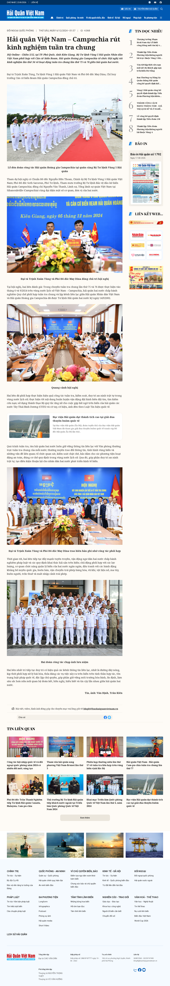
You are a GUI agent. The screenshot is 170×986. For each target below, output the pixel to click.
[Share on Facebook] (105, 717)
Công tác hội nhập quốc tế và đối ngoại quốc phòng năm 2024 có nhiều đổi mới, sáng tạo (25, 765)
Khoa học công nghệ (112, 906)
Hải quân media (45, 921)
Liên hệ (34, 2)
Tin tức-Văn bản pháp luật (18, 901)
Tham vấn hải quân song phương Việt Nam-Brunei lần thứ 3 (65, 765)
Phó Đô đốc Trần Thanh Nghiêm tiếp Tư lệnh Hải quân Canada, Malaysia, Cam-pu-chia (24, 803)
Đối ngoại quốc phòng (20, 30)
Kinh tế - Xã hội (114, 17)
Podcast (42, 911)
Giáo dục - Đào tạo (111, 901)
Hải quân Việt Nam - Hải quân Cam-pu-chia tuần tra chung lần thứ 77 (144, 765)
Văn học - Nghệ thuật (143, 901)
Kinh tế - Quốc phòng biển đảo (116, 880)
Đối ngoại (127, 17)
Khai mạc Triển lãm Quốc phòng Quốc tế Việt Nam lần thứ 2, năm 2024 (104, 803)
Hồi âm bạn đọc (78, 906)
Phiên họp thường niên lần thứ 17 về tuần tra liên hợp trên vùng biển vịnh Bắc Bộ (105, 765)
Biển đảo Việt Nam (142, 916)
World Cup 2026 (141, 921)
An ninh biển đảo (46, 885)
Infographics (44, 906)
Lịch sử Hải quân (17, 934)
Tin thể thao (139, 906)
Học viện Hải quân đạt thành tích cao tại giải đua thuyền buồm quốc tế (144, 803)
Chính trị (59, 17)
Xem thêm (85, 818)
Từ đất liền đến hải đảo (113, 885)
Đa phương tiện (150, 17)
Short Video (44, 925)
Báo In (128, 9)
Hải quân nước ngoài (143, 880)
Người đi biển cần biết (112, 911)
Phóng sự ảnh (45, 916)
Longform (43, 901)
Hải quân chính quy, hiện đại (51, 880)
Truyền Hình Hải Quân (147, 9)
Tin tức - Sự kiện (14, 875)
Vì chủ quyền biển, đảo (95, 17)
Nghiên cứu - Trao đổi (116, 897)
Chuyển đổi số (109, 916)
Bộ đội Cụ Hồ (13, 880)
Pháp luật (137, 17)
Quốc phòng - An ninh (75, 17)
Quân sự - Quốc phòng (49, 875)
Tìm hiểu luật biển (14, 906)
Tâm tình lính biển (82, 897)
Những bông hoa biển (80, 901)
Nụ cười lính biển (141, 911)
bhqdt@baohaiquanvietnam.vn (100, 708)
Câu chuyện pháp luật (16, 911)
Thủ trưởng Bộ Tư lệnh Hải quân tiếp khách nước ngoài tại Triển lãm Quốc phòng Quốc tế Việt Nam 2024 (65, 804)
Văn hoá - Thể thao (146, 897)
